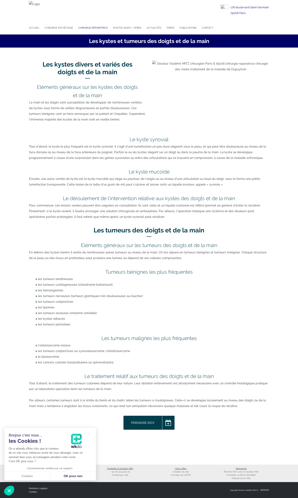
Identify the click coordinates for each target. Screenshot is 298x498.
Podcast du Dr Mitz (241, 478)
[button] (9, 490)
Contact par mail (120, 475)
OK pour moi (73, 476)
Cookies (33, 492)
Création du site (181, 472)
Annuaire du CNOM (181, 475)
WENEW (264, 490)
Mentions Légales (38, 488)
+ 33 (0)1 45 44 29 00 (120, 472)
